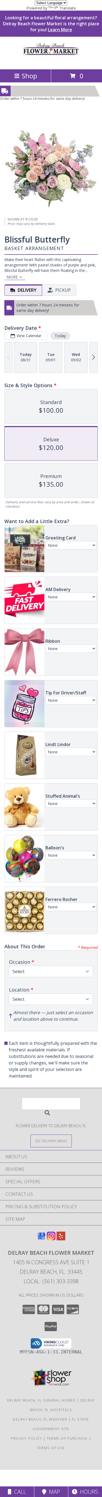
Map (53, 1491)
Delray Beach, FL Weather (40, 1419)
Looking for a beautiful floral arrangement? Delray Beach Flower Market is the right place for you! (51, 24)
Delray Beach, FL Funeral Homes (41, 1400)
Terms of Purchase (67, 1438)
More (12, 276)
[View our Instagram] (51, 1238)
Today (60, 335)
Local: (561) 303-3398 (51, 1281)
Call (18, 1491)
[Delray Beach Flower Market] (51, 61)
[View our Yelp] (61, 1238)
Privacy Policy (26, 1438)
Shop (29, 75)
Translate (67, 8)
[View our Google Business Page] (41, 1238)
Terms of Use (51, 1447)
